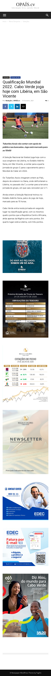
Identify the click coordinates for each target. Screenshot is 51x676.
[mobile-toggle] (4, 15)
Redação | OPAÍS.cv (13, 101)
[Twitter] (11, 106)
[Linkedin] (17, 106)
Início (4, 21)
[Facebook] (5, 106)
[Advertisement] (25, 49)
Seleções (26, 21)
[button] (47, 15)
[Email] (23, 106)
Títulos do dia (15, 77)
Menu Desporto (14, 21)
